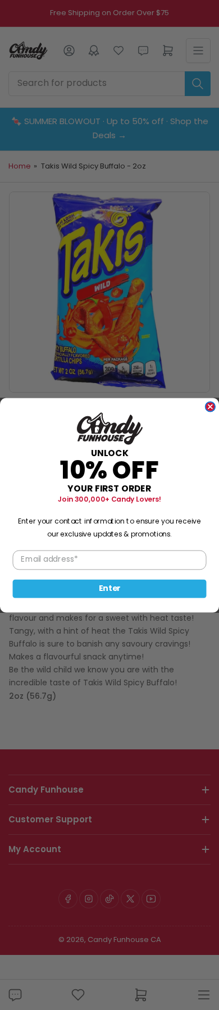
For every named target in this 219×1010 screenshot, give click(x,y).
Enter (110, 588)
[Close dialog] (210, 406)
